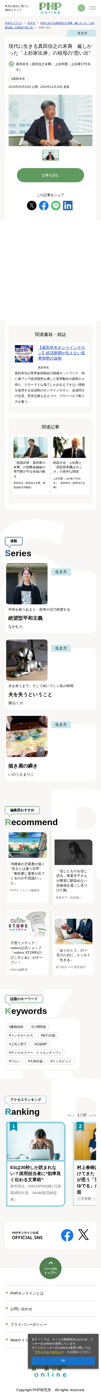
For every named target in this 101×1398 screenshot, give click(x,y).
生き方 (82, 33)
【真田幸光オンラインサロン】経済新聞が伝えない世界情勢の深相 (61, 353)
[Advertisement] (50, 270)
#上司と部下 (18, 1044)
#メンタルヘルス (21, 1035)
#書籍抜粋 (16, 1027)
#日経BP (41, 1044)
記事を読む (50, 175)
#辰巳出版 (48, 1035)
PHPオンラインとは (27, 1293)
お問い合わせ (21, 1309)
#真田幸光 (18, 79)
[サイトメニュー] (92, 8)
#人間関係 (38, 1027)
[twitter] (32, 205)
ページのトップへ (50, 1271)
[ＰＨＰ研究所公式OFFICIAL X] (83, 1234)
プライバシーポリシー (49, 1352)
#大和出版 (35, 1061)
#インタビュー (60, 1061)
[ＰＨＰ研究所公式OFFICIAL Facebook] (67, 1235)
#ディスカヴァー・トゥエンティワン (35, 1052)
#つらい (14, 1061)
